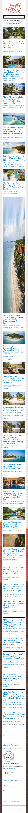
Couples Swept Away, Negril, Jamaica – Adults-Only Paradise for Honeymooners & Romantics (13, 319)
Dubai (11, 501)
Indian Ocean (14, 22)
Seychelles (7, 23)
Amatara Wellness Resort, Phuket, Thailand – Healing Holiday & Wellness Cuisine (13, 571)
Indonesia (11, 191)
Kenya (12, 722)
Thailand (18, 78)
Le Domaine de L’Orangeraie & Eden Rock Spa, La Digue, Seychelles (12, 677)
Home (4, 20)
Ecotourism (9, 593)
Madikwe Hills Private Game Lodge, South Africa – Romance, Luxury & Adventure (14, 380)
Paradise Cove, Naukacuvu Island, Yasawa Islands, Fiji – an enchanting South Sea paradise (14, 159)
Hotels (10, 135)
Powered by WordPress (7, 809)
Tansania (5, 417)
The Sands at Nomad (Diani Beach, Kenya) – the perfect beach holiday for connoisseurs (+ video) (14, 716)
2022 (15, 801)
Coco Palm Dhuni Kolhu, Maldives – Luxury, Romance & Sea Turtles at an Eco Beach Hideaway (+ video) (14, 696)
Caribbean (5, 325)
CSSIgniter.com (20, 809)
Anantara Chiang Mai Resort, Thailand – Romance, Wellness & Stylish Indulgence (12, 525)
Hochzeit (9, 20)
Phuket (10, 78)
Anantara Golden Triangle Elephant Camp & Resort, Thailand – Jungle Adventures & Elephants (14, 552)
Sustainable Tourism (15, 358)
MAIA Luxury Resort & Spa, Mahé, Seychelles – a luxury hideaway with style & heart (13, 623)
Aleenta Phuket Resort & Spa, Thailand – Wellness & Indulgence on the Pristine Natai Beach (13, 73)
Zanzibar (13, 417)
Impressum (5, 787)
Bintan (6, 191)
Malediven (21, 704)
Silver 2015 (18, 765)
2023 (18, 801)
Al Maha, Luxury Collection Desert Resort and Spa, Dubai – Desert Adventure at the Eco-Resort (13, 495)
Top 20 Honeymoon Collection (10, 666)
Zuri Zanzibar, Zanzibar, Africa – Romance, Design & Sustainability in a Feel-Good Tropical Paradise (13, 410)
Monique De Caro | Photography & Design (13, 780)
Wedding (18, 23)
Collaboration (6, 785)
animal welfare (9, 385)
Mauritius (13, 610)
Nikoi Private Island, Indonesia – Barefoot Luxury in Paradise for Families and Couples (13, 350)
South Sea (14, 164)
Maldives (21, 135)
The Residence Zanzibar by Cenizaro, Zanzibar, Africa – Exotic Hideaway (13, 467)
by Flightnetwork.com (10, 768)
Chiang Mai (10, 530)
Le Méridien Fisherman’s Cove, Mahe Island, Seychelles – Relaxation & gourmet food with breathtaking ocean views (13, 658)
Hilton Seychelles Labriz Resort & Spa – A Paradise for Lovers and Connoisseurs (14, 44)
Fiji (3, 164)
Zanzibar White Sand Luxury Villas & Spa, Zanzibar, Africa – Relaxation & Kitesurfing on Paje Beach (13, 440)
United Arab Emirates (19, 503)
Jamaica (15, 325)
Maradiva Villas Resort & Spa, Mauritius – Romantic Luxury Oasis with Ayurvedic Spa (14, 604)
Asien (6, 530)
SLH (13, 78)
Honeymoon (16, 20)
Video (15, 611)
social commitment (7, 415)
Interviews (16, 385)
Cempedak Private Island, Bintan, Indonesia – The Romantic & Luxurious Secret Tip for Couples (13, 588)
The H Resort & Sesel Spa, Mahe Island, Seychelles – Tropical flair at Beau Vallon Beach (13, 642)
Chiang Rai (18, 557)
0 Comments (14, 53)
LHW (10, 610)
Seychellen (22, 22)
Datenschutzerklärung (13, 787)
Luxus (18, 763)
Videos (20, 107)
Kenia (9, 722)
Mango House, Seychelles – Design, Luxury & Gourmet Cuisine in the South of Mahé (13, 100)
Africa (4, 385)
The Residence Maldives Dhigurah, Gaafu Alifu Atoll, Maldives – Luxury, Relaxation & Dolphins (13, 130)
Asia (4, 191)
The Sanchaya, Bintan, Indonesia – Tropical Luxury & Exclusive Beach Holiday (14, 186)
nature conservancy (19, 105)
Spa (11, 23)
